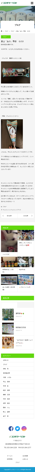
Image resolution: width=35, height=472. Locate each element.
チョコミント (6, 210)
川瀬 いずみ (7, 377)
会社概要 (25, 456)
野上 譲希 (6, 412)
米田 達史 (6, 403)
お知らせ (5, 360)
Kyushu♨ (22, 269)
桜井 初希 (6, 390)
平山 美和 (6, 382)
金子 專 (5, 416)
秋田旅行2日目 (21, 327)
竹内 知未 (6, 399)
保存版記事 (6, 373)
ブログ (4, 37)
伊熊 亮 (5, 369)
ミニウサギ (6, 254)
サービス (9, 456)
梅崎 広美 (6, 394)
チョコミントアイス (15, 210)
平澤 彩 (5, 386)
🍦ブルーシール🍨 (25, 287)
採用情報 (9, 459)
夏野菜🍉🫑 (20, 313)
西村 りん (6, 407)
